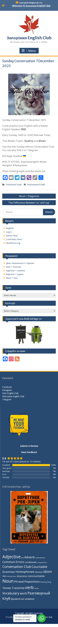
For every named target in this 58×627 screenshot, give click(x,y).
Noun (8, 581)
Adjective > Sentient (15, 270)
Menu (32, 50)
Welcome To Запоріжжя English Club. (31, 5)
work (23, 593)
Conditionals (31, 562)
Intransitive (22, 576)
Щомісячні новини (22, 598)
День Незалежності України (20, 263)
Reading (43, 582)
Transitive (18, 588)
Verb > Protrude (13, 266)
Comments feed (14, 239)
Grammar (8, 572)
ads (22, 558)
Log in (9, 231)
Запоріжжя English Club (29, 37)
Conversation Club (16, 566)
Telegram (6, 399)
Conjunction (42, 562)
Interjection (11, 576)
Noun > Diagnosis (29, 196)
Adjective (11, 556)
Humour (39, 572)
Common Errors (13, 562)
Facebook (7, 387)
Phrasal (19, 581)
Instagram (7, 390)
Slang (49, 582)
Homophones (25, 572)
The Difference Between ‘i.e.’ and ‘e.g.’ (29, 202)
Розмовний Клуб (14, 184)
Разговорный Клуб (36, 184)
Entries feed (11, 235)
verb (29, 587)
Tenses (6, 588)
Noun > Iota (12, 278)
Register (10, 228)
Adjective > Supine (14, 274)
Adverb (29, 557)
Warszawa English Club (13, 396)
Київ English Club (10, 393)
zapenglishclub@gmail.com (30, 3)
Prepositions (32, 581)
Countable (39, 566)
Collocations (40, 558)
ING (4, 576)
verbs (36, 588)
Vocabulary (10, 593)
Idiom (47, 571)
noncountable (36, 576)
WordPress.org (13, 243)
